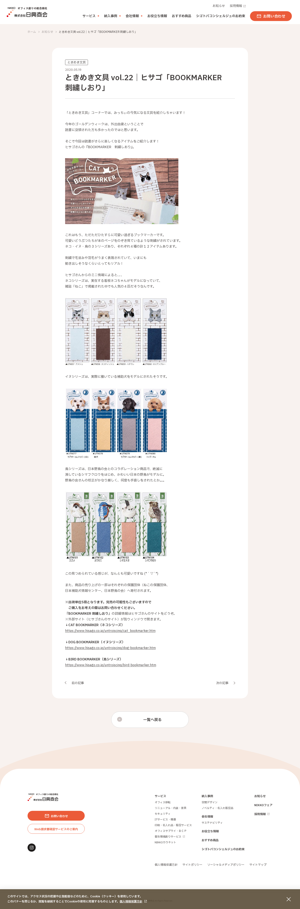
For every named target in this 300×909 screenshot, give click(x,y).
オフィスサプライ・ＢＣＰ (171, 831)
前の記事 (78, 683)
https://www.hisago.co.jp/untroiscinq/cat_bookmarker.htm (110, 630)
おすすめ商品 (181, 16)
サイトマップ (258, 865)
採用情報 (236, 6)
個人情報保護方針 (131, 901)
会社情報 (207, 817)
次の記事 (222, 683)
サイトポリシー (192, 865)
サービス (160, 796)
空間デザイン (210, 802)
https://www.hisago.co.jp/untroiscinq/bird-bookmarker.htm (110, 665)
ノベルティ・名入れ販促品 (217, 808)
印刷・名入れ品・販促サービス (173, 825)
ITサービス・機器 (165, 820)
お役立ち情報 (157, 16)
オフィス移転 (163, 802)
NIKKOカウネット (165, 842)
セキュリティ (163, 814)
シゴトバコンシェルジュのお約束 (220, 16)
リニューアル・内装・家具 (170, 808)
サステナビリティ (212, 823)
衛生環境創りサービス (168, 837)
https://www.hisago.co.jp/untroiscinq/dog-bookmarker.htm (110, 648)
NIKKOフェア (263, 805)
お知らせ (219, 6)
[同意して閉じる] (288, 899)
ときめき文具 (76, 62)
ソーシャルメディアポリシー (225, 865)
